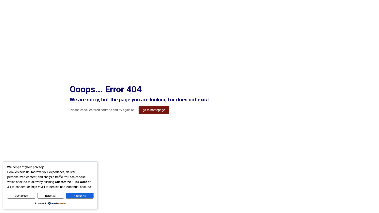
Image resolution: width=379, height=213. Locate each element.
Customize (21, 195)
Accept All (80, 195)
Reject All (50, 195)
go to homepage (154, 110)
